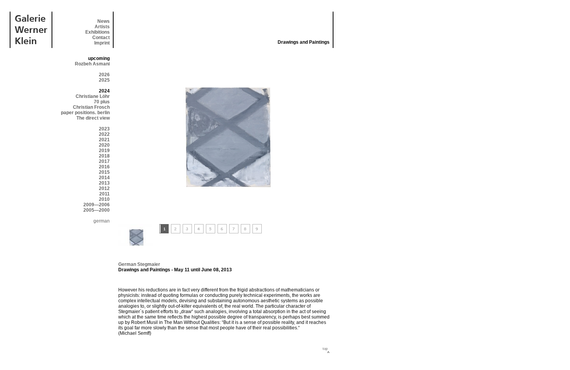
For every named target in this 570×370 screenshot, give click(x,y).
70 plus (102, 101)
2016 (104, 167)
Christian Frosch (91, 107)
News (103, 21)
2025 (104, 80)
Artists (102, 26)
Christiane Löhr (93, 96)
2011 (104, 194)
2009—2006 (96, 204)
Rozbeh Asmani (92, 64)
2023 (104, 129)
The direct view (93, 118)
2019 (104, 150)
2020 (104, 145)
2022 (104, 134)
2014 (104, 177)
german (101, 221)
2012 (104, 188)
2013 (104, 183)
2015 (104, 172)
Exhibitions (97, 32)
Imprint (102, 43)
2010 (104, 199)
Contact (101, 37)
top (325, 349)
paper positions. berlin (85, 112)
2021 (104, 139)
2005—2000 (96, 210)
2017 (104, 161)
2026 (104, 74)
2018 (104, 156)
